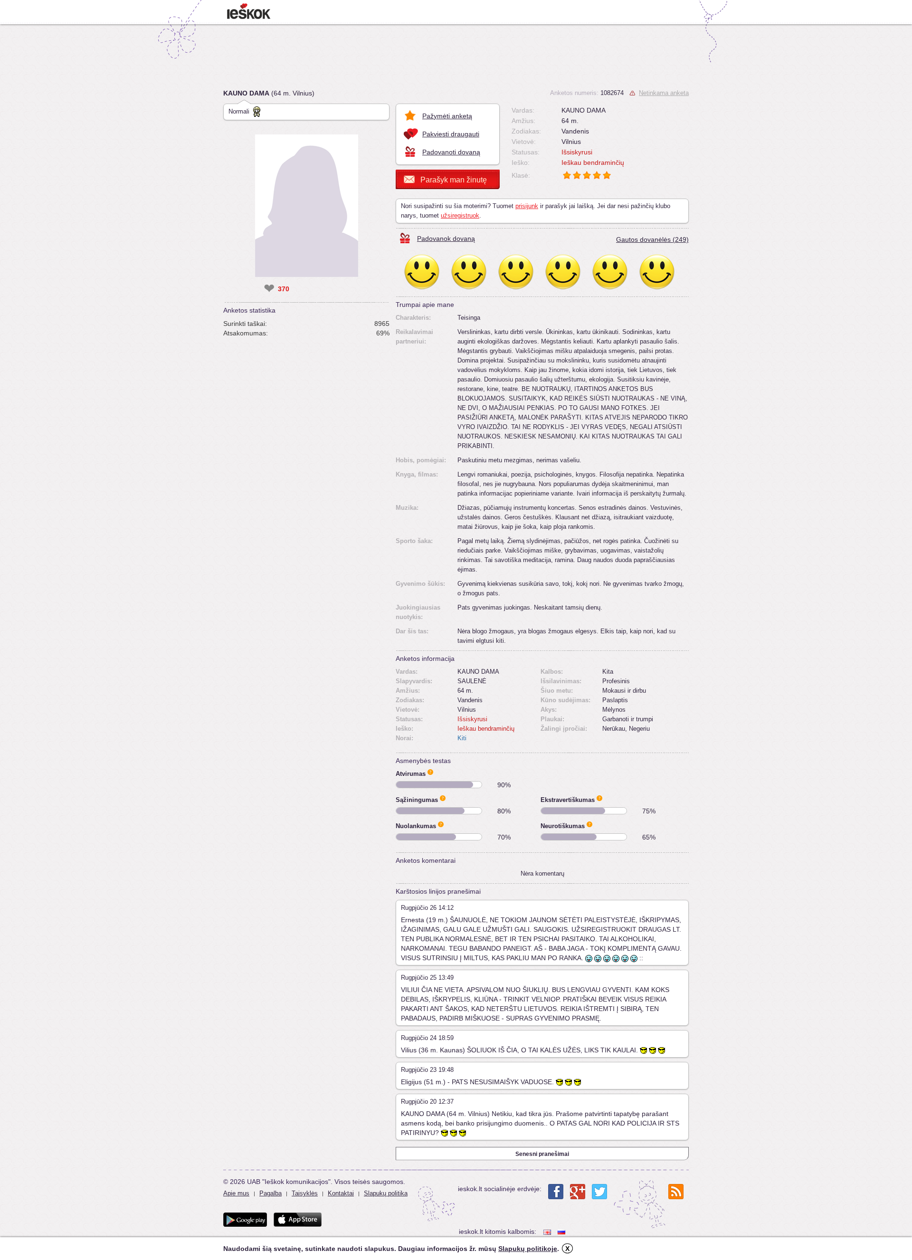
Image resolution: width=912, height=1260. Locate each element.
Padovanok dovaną (446, 238)
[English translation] (548, 1232)
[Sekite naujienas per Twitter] (599, 1191)
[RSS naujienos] (676, 1191)
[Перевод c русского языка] (562, 1232)
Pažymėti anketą (447, 116)
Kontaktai (341, 1193)
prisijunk (526, 206)
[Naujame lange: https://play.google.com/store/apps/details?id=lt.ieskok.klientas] (245, 1219)
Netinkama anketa (664, 92)
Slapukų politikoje (527, 1248)
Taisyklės (305, 1193)
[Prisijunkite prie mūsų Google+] (577, 1191)
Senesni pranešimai (542, 1154)
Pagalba (270, 1193)
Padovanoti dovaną (451, 152)
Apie (430, 772)
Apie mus (236, 1193)
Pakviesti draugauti (450, 134)
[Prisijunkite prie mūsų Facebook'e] (555, 1191)
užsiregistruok (460, 215)
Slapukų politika (386, 1193)
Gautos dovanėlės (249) (652, 239)
